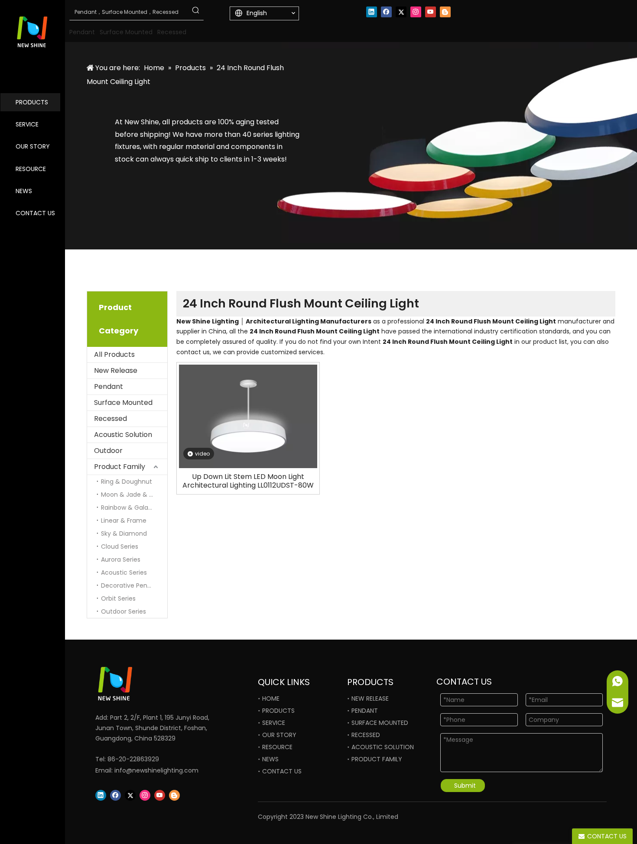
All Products (114, 354)
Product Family (119, 467)
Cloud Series (119, 546)
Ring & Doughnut (126, 481)
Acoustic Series (124, 572)
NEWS (24, 191)
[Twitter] (401, 11)
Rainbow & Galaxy (128, 507)
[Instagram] (415, 11)
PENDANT (364, 710)
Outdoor (108, 451)
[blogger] (445, 11)
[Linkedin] (371, 11)
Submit (465, 785)
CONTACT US (35, 213)
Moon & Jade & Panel (133, 494)
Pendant (108, 386)
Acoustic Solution (123, 435)
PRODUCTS (32, 102)
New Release (115, 370)
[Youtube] (430, 11)
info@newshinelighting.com (156, 770)
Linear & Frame (123, 520)
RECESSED (365, 735)
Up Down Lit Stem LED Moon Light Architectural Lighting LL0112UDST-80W (248, 481)
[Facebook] (386, 11)
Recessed (110, 419)
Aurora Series (120, 559)
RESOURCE (31, 169)
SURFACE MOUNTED (379, 722)
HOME (271, 698)
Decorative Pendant (131, 585)
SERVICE (27, 124)
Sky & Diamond (124, 533)
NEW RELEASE (370, 698)
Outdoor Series (123, 611)
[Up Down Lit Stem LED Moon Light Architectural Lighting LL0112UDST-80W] (248, 416)
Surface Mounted (123, 402)
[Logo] (145, 684)
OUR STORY (33, 146)
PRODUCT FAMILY (376, 759)
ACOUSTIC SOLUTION (382, 747)
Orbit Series (118, 598)
